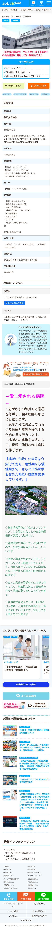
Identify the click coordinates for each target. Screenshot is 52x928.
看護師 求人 (7, 869)
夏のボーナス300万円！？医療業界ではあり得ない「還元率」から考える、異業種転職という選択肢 (34, 747)
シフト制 (7, 94)
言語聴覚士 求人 (9, 885)
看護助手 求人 (8, 872)
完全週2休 (34, 94)
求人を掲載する (39, 911)
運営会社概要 (26, 920)
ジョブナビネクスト (9, 10)
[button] (6, 657)
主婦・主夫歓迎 (21, 94)
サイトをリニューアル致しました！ (20, 859)
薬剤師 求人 (31, 866)
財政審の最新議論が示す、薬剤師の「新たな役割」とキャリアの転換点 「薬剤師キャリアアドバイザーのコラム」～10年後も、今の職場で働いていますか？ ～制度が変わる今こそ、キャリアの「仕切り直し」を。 (35, 802)
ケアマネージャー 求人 (35, 875)
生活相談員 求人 (33, 879)
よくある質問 (28, 696)
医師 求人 (7, 866)
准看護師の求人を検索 (26, 684)
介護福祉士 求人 (9, 875)
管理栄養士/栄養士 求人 (11, 888)
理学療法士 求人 (9, 882)
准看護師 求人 (32, 869)
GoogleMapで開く (15, 303)
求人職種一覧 (39, 904)
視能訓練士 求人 (33, 885)
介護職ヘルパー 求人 (34, 872)
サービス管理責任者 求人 (11, 879)
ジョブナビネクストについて (13, 905)
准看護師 (15, 20)
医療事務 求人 (32, 888)
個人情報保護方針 (39, 916)
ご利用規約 (13, 916)
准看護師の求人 (27, 10)
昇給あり (46, 94)
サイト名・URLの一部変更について (20, 853)
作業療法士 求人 (33, 882)
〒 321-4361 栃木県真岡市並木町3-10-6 (20, 297)
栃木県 (38, 10)
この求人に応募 (40, 86)
